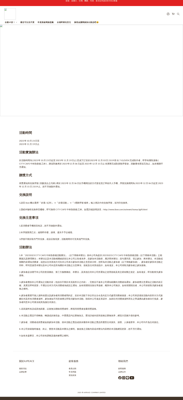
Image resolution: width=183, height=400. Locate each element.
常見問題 (72, 372)
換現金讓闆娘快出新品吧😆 (86, 22)
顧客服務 (122, 368)
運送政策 (72, 375)
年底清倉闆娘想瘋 (46, 22)
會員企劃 (72, 368)
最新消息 (23, 368)
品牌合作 (122, 372)
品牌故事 (23, 372)
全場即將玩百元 (64, 22)
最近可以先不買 (27, 22)
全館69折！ (10, 22)
